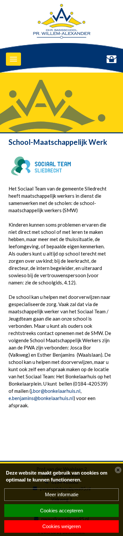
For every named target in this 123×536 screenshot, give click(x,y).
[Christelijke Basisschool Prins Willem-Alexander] (61, 23)
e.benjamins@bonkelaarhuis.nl (41, 398)
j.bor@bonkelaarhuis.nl (55, 391)
